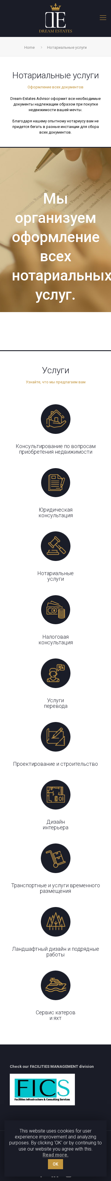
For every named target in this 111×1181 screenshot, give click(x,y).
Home (29, 47)
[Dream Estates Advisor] (55, 18)
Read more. (55, 1155)
